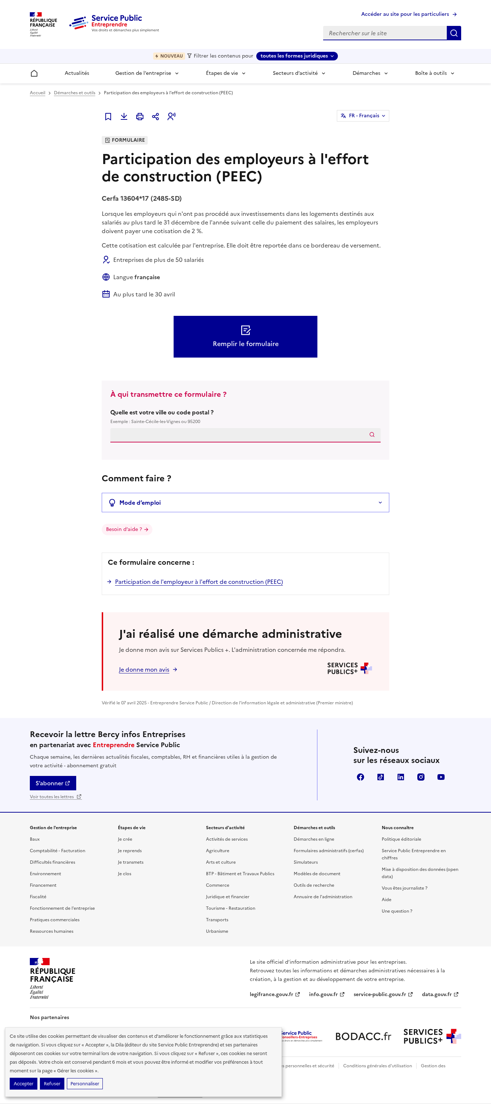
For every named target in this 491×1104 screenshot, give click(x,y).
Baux (35, 839)
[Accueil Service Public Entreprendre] (115, 30)
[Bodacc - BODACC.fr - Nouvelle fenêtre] (363, 1036)
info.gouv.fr (323, 994)
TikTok (380, 777)
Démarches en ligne (314, 839)
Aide (386, 899)
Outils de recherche (314, 885)
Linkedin (401, 777)
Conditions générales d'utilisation (377, 1066)
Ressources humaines (51, 931)
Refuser (52, 1083)
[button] (171, 116)
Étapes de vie (222, 73)
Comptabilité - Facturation (57, 851)
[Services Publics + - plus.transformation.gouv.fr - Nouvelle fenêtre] (432, 1036)
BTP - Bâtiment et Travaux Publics (240, 874)
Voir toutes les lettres (52, 797)
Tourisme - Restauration (230, 908)
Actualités (77, 73)
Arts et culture (221, 862)
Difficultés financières (52, 862)
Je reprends (130, 851)
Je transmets (130, 862)
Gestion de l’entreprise (143, 73)
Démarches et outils (74, 93)
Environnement (45, 874)
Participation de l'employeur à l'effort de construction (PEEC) (199, 581)
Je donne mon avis (144, 669)
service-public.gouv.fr (380, 994)
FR (364, 115)
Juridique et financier (227, 897)
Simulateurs (306, 862)
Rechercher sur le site (454, 33)
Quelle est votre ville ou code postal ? (162, 416)
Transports (217, 920)
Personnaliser (84, 1083)
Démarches (366, 73)
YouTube (441, 777)
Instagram (421, 777)
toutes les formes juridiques (294, 56)
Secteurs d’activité (295, 73)
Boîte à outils (431, 73)
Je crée (125, 839)
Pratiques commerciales (54, 920)
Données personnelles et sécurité (300, 1066)
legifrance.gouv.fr (271, 994)
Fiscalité (38, 897)
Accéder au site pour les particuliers (405, 14)
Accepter (23, 1083)
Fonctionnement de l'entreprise (62, 908)
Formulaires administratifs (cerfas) (329, 851)
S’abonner (49, 783)
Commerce (217, 885)
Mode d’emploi (140, 502)
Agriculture (217, 851)
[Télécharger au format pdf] (124, 116)
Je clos (124, 874)
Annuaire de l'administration (323, 897)
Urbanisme (217, 931)
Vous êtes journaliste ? (404, 888)
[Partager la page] (155, 116)
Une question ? (397, 911)
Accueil (37, 93)
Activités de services (227, 839)
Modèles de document (317, 874)
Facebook (360, 777)
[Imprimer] (139, 116)
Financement (43, 885)
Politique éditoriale (401, 839)
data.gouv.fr (437, 994)
